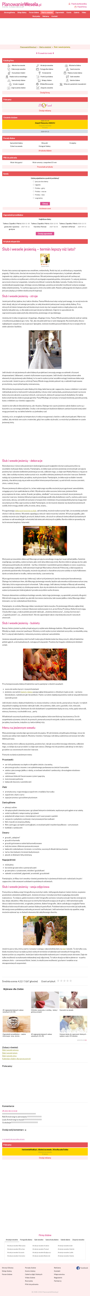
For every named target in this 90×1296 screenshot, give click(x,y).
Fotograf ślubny (44, 146)
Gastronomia (75, 69)
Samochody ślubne (18, 80)
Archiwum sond (45, 208)
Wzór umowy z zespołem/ (44, 162)
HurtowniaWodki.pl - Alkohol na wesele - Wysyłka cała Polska (45, 1149)
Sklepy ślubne (47, 80)
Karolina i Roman (46, 227)
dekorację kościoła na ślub (25, 511)
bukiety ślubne (26, 692)
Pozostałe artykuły (45, 167)
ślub (64, 949)
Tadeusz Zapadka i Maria (16, 223)
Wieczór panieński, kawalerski (75, 84)
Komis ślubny (30, 1271)
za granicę (39, 198)
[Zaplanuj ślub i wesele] (22, 5)
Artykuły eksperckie (11, 241)
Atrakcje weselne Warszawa (16, 1246)
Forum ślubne (7, 1274)
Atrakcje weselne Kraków (40, 1246)
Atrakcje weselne (46, 65)
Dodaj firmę (45, 92)
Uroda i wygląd (18, 84)
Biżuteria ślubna (75, 65)
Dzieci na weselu (16, 146)
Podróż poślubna (46, 77)
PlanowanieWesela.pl (28, 47)
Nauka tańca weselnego (18, 77)
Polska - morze (40, 191)
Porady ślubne (9, 138)
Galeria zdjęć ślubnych (33, 1274)
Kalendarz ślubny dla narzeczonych (16, 1059)
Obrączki (44, 143)
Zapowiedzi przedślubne (13, 215)
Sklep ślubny (7, 1271)
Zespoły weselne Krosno (45, 124)
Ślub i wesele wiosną (10, 1050)
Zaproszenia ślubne (18, 88)
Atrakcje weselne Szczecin (15, 1252)
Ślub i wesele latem (9, 1053)
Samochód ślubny (16, 143)
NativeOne (45, 1040)
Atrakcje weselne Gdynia (66, 1256)
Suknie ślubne (75, 80)
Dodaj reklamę (45, 110)
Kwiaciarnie (46, 73)
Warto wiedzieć (45, 47)
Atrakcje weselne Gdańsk (66, 1249)
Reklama (57, 1268)
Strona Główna (7, 1268)
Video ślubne (30, 1277)
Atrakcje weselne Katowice (16, 1256)
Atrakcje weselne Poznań (40, 1249)
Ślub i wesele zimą (9, 1056)
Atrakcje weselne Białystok (41, 1256)
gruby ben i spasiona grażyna (17, 228)
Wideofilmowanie (46, 84)
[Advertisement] (45, 31)
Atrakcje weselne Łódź (65, 1246)
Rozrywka (29, 1281)
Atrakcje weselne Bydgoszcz (41, 1252)
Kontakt (57, 1271)
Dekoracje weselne (18, 69)
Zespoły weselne (46, 88)
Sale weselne (75, 77)
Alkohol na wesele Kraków (45, 1153)
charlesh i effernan (73, 227)
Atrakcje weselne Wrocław (16, 1249)
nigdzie (37, 185)
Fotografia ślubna (46, 69)
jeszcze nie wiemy (41, 181)
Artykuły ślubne (45, 150)
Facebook (84, 1268)
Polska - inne (40, 195)
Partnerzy (57, 1281)
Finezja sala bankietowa (45, 131)
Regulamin (58, 1277)
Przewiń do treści (45, 53)
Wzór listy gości (16, 162)
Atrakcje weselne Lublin (65, 1252)
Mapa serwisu (59, 1274)
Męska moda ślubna (75, 73)
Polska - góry (40, 188)
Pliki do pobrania (10, 157)
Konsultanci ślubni (18, 73)
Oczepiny (72, 143)
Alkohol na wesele (18, 65)
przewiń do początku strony (14, 1139)
